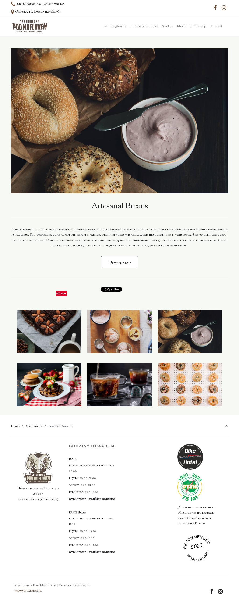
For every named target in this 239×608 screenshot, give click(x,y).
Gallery (32, 426)
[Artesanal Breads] (190, 341)
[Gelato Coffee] (119, 394)
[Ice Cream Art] (119, 341)
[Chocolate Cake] (49, 341)
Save (63, 293)
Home (15, 426)
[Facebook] (215, 7)
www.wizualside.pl (28, 590)
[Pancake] (49, 394)
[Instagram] (224, 7)
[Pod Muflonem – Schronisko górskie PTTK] (29, 25)
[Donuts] (190, 394)
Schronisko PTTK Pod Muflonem (197, 551)
